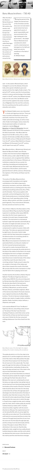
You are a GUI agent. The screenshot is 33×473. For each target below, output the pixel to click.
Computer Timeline (15, 2)
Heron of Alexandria (17, 128)
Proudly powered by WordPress (11, 469)
